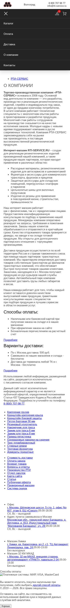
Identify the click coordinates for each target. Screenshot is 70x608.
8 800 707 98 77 (57, 3)
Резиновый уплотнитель (22, 424)
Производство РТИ (19, 469)
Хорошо (5, 606)
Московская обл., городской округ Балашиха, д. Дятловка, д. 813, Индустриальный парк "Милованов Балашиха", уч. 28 (36, 522)
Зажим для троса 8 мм (21, 433)
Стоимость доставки (20, 457)
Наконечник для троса (21, 427)
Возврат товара (16, 463)
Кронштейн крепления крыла (25, 415)
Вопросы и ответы (18, 466)
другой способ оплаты (46, 585)
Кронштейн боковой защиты (24, 418)
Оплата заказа (16, 460)
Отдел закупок (16, 473)
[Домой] (8, 4)
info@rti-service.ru (56, 6)
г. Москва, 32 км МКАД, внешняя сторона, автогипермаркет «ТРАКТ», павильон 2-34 (33, 558)
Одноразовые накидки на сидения (28, 439)
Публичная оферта (19, 482)
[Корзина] (64, 13)
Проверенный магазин (20, 485)
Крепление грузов (18, 412)
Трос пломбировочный (21, 442)
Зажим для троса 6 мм (21, 430)
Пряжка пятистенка (19, 436)
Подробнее (10, 339)
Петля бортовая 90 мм (21, 421)
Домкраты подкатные (20, 451)
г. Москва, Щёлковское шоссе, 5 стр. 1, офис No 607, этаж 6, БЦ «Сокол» (36, 509)
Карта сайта (14, 476)
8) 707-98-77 (14, 403)
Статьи (11, 479)
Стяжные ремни (17, 445)
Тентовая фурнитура (20, 448)
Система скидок (17, 488)
